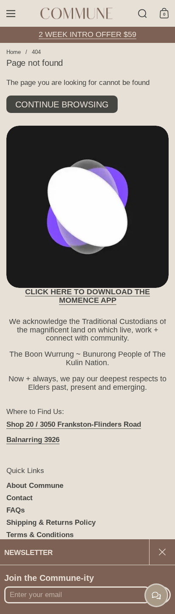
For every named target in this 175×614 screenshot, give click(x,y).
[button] (142, 13)
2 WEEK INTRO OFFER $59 (87, 34)
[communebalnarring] (76, 13)
